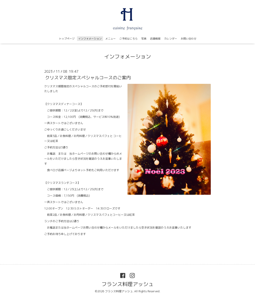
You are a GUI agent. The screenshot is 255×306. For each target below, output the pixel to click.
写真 (143, 38)
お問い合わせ (188, 38)
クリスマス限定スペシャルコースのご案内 (88, 77)
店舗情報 (155, 38)
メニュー (110, 38)
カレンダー (170, 38)
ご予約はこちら (128, 38)
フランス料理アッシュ (127, 284)
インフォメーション (90, 38)
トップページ (67, 38)
